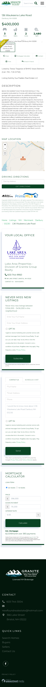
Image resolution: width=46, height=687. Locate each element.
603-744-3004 (14, 601)
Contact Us (9, 281)
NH (20, 220)
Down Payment (11, 503)
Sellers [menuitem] (6, 646)
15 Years (21, 488)
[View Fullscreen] (5, 153)
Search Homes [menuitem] (10, 638)
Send (18, 451)
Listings (12, 220)
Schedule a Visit (31, 380)
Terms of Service (27, 460)
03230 (7, 223)
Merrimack (28, 220)
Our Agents (19, 281)
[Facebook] (5, 663)
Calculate (23, 523)
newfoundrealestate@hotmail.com (22, 610)
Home (4, 220)
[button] (35, 3)
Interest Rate (11, 511)
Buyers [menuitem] (6, 642)
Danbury (39, 220)
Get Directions (23, 186)
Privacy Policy (20, 350)
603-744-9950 (14, 274)
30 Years (11, 488)
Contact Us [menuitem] (8, 651)
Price (7, 495)
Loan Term (9, 482)
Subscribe (18, 358)
